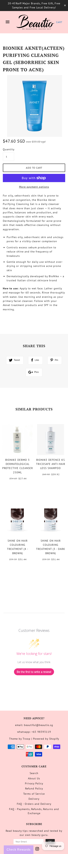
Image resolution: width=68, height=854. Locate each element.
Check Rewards (19, 849)
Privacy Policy (34, 783)
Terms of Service (34, 793)
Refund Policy (34, 788)
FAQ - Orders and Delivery (34, 804)
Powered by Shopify (46, 738)
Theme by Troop (19, 738)
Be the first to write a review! (34, 672)
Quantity (8, 149)
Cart (59, 22)
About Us (34, 778)
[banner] (35, 22)
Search (34, 773)
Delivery (34, 798)
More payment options (34, 186)
